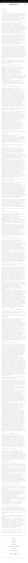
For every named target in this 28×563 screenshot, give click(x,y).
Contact (14, 548)
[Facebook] (12, 553)
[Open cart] (25, 4)
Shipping (14, 544)
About (14, 538)
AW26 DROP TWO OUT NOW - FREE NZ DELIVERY (14, 1)
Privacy (5, 557)
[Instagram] (10, 553)
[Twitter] (15, 553)
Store (14, 540)
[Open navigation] (2, 4)
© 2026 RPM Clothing (19, 557)
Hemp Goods (14, 550)
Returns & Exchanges (14, 546)
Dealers (14, 542)
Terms (10, 557)
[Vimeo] (17, 553)
